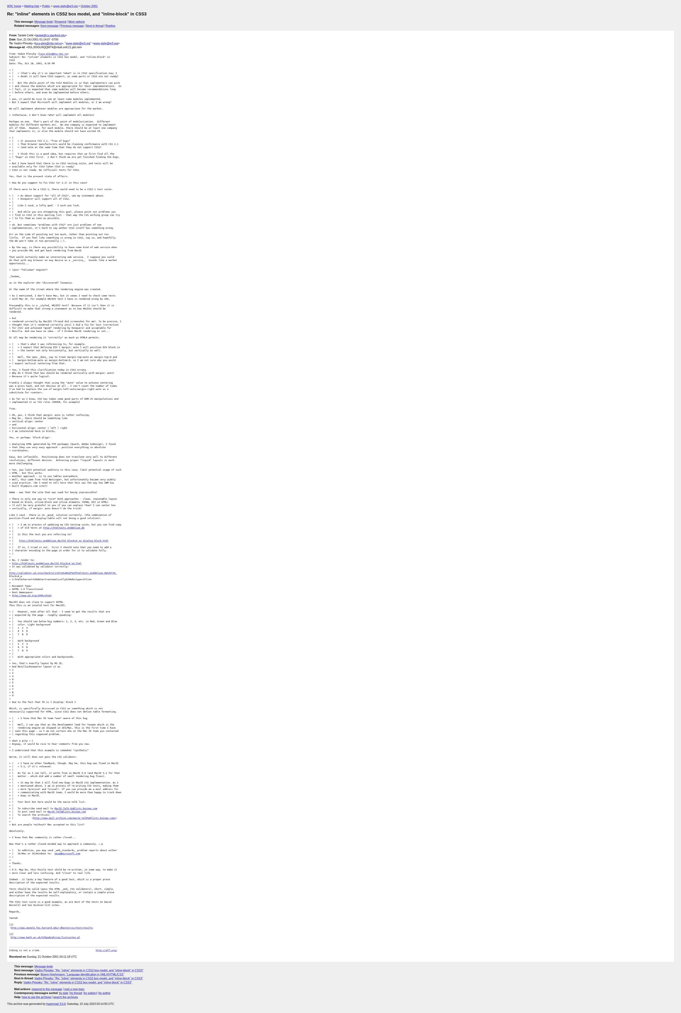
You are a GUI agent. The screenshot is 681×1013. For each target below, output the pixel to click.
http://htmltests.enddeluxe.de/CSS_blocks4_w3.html (47, 563)
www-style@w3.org (65, 6)
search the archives (65, 997)
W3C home (14, 6)
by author (104, 993)
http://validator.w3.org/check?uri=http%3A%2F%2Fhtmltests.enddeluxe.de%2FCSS (62, 573)
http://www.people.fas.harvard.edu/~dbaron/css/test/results (52, 927)
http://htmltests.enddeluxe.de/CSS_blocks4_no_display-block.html (64, 540)
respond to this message (47, 989)
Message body (43, 21)
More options (76, 21)
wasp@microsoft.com (67, 853)
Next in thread (95, 25)
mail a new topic (74, 989)
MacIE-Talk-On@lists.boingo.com (76, 808)
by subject (90, 993)
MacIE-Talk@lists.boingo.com (67, 811)
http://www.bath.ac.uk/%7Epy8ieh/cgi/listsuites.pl (45, 937)
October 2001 (89, 6)
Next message (49, 25)
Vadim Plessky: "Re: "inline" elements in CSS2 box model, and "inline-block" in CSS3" (89, 970)
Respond (60, 21)
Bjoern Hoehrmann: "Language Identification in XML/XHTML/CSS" (82, 974)
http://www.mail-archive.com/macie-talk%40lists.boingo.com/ (74, 818)
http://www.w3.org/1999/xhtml (32, 595)
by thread (76, 993)
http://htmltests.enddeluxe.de (63, 527)
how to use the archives (36, 997)
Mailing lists (31, 6)
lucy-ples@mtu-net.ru (48, 43)
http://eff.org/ (106, 950)
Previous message (72, 25)
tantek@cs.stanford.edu (50, 35)
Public (46, 6)
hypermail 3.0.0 (56, 1003)
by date (63, 993)
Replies (110, 25)
